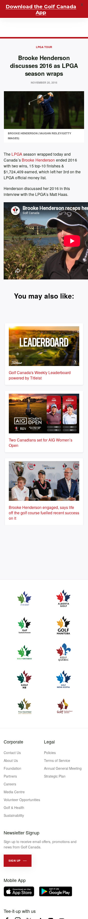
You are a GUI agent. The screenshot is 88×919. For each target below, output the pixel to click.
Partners (10, 776)
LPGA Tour (44, 47)
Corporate (13, 741)
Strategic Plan (55, 776)
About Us (11, 760)
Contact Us (12, 752)
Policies (50, 752)
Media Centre (14, 791)
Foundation (12, 768)
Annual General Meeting (63, 768)
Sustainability (14, 815)
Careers (10, 783)
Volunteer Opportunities (22, 799)
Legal (49, 741)
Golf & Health (14, 807)
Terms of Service (57, 760)
